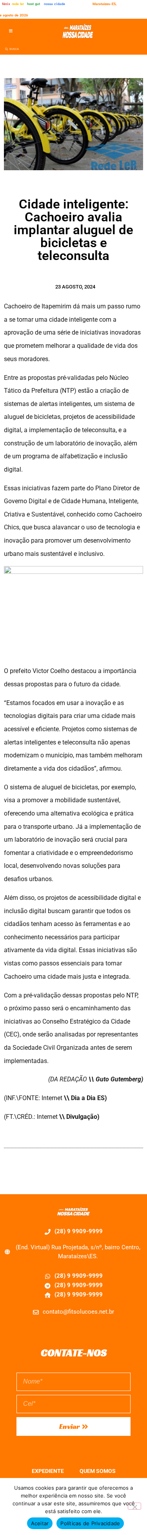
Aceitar (40, 1523)
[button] (11, 31)
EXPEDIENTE (48, 1471)
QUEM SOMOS (98, 1471)
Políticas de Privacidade (90, 1523)
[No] (134, 1506)
